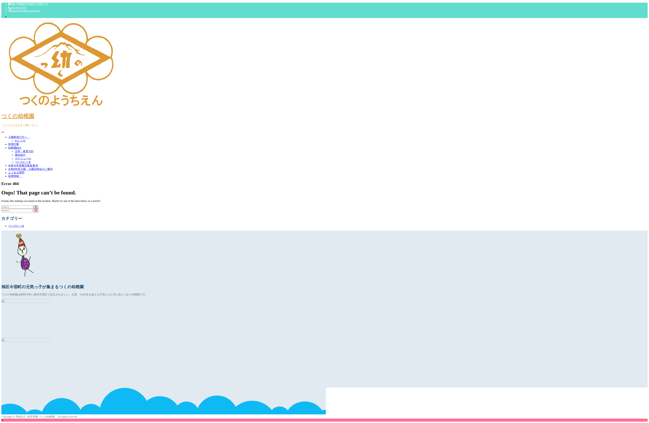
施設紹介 (20, 154)
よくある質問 (16, 172)
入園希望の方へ (19, 137)
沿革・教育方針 (24, 151)
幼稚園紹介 (15, 147)
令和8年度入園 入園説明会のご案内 (30, 169)
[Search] (35, 207)
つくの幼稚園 (17, 116)
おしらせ (20, 140)
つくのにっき (23, 162)
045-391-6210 (18, 7)
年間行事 (13, 144)
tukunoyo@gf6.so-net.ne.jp (25, 10)
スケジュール (23, 158)
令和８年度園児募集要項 (23, 165)
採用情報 (15, 176)
